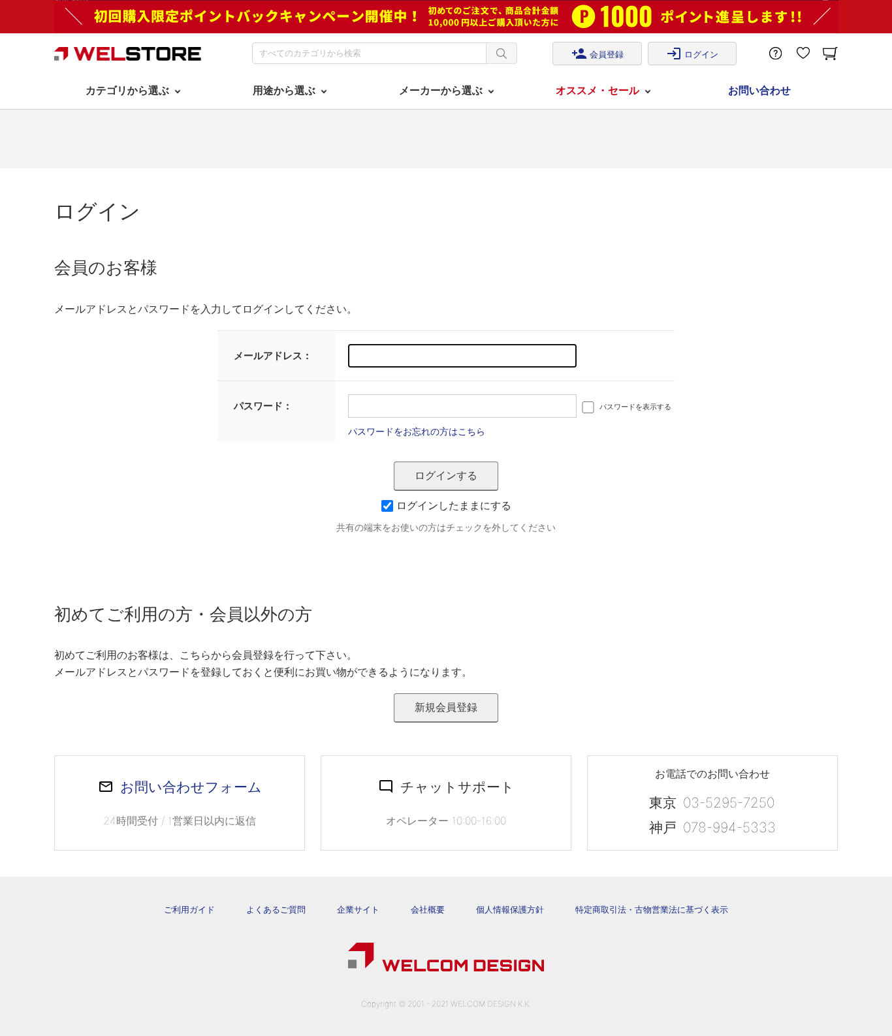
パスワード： (263, 406)
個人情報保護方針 (510, 909)
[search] (501, 53)
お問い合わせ (759, 90)
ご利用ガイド (189, 909)
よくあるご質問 (276, 909)
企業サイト (358, 909)
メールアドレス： (273, 355)
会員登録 (597, 53)
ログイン (692, 53)
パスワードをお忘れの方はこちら (416, 431)
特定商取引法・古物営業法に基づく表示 (651, 909)
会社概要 (428, 909)
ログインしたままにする (453, 505)
